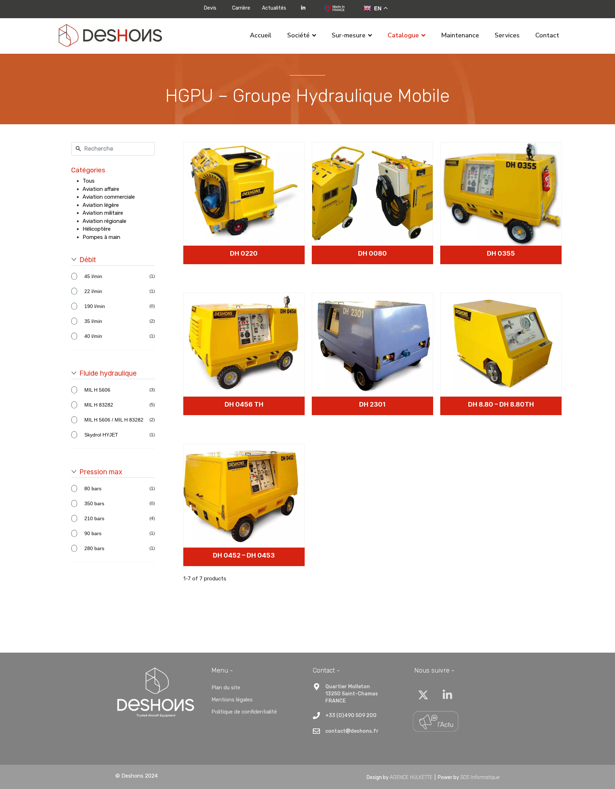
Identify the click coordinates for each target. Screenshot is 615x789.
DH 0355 (501, 253)
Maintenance (460, 35)
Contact (547, 35)
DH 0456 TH (244, 404)
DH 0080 (372, 253)
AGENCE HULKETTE (411, 777)
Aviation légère (101, 205)
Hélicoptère (97, 229)
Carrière (241, 8)
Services (507, 35)
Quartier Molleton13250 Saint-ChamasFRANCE (351, 694)
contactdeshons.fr (352, 731)
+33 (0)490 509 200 (351, 715)
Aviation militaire (103, 213)
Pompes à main (101, 237)
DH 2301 (372, 404)
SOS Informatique (480, 777)
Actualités (274, 8)
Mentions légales (232, 699)
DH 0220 (244, 253)
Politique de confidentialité (244, 712)
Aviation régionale (104, 221)
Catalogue (403, 35)
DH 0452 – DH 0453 (244, 555)
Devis (210, 8)
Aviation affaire (101, 189)
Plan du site (225, 687)
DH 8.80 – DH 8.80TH (501, 404)
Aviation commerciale (109, 197)
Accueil (261, 35)
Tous (89, 181)
